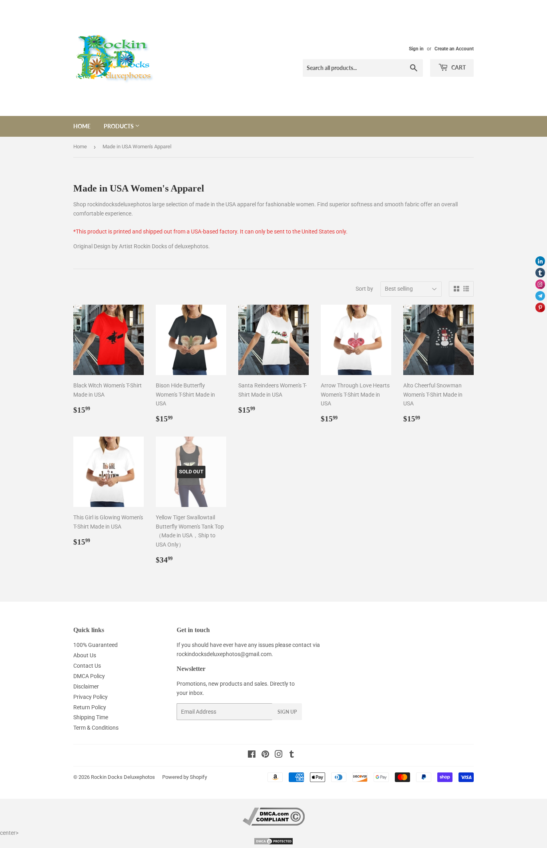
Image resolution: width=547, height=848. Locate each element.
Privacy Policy (90, 697)
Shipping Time (90, 717)
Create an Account (454, 49)
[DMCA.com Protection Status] (273, 843)
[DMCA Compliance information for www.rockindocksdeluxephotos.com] (274, 823)
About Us (84, 655)
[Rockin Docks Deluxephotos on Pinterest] (265, 755)
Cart (458, 67)
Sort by (364, 288)
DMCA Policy (89, 676)
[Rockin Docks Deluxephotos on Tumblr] (292, 755)
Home (81, 126)
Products (119, 126)
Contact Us (87, 665)
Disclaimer (86, 686)
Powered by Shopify (184, 777)
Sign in (416, 49)
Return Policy (89, 707)
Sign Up (287, 712)
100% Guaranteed (95, 645)
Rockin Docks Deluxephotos (123, 777)
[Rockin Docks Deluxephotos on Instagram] (279, 755)
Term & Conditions (96, 727)
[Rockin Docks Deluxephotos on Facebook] (251, 755)
